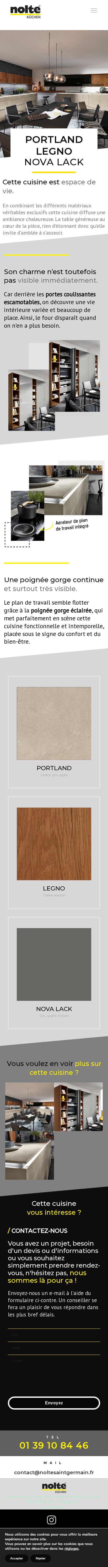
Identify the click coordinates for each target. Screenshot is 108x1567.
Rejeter (41, 1558)
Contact (54, 1506)
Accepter (16, 1558)
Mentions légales (54, 1501)
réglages (71, 1548)
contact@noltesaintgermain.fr (54, 1472)
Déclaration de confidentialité (54, 1496)
